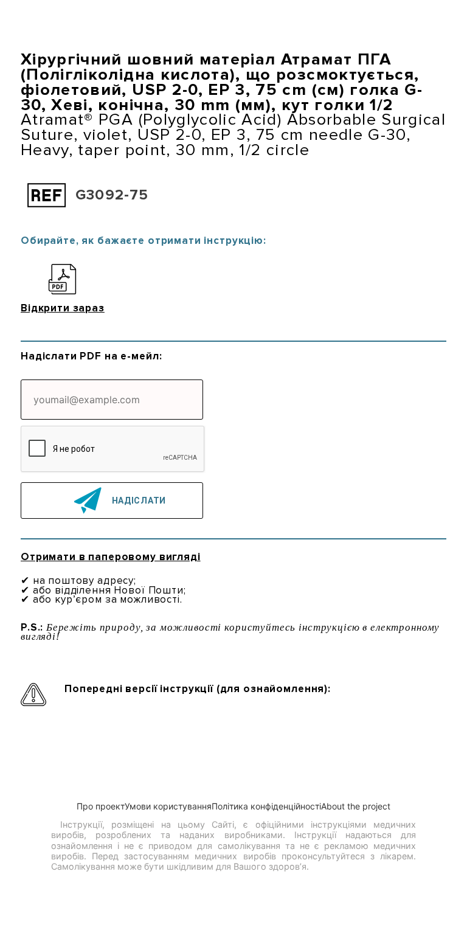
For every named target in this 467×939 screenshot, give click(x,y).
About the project (355, 806)
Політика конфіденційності (266, 806)
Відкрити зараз (63, 307)
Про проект (101, 806)
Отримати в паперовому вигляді (111, 556)
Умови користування (168, 806)
